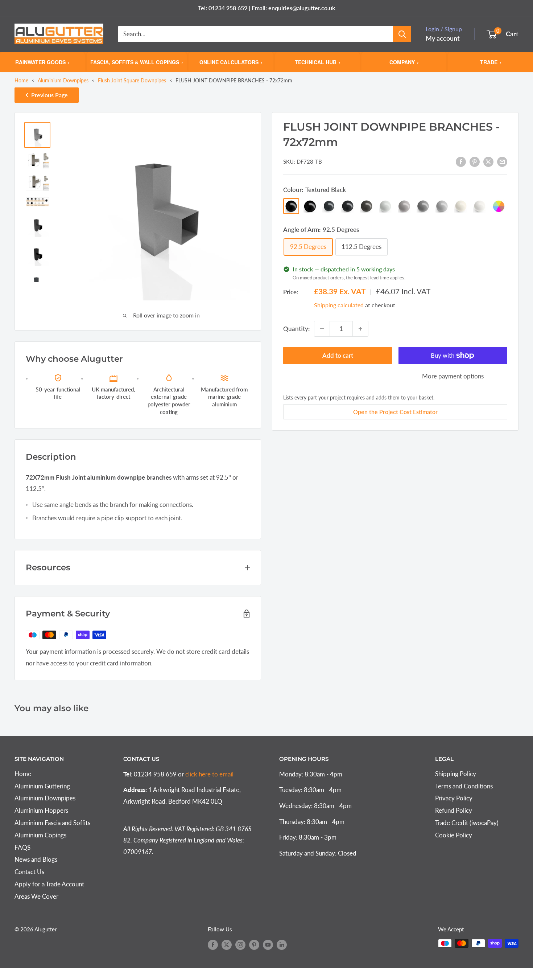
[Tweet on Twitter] (488, 161)
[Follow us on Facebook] (213, 944)
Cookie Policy (453, 835)
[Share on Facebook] (461, 161)
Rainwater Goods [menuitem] (42, 61)
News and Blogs (36, 859)
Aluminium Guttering (42, 786)
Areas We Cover (36, 896)
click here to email (209, 774)
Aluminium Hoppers (41, 810)
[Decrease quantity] (322, 328)
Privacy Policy (453, 798)
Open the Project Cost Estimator (395, 411)
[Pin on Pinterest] (475, 161)
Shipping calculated (339, 305)
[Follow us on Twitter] (227, 944)
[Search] (402, 34)
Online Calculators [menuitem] (231, 61)
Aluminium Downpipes (63, 80)
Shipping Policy (455, 774)
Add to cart (337, 355)
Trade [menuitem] (490, 61)
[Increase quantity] (360, 328)
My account (443, 38)
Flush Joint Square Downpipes (132, 80)
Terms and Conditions (464, 786)
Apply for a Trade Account (49, 884)
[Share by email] (502, 161)
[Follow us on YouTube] (268, 944)
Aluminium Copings (40, 835)
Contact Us (29, 871)
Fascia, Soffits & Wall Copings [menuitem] (136, 61)
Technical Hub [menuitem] (317, 61)
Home (21, 80)
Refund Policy (453, 810)
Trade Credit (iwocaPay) (467, 823)
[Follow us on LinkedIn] (282, 944)
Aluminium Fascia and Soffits (52, 823)
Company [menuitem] (404, 61)
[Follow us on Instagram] (240, 944)
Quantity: (296, 328)
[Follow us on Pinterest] (254, 944)
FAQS (22, 847)
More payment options (453, 376)
